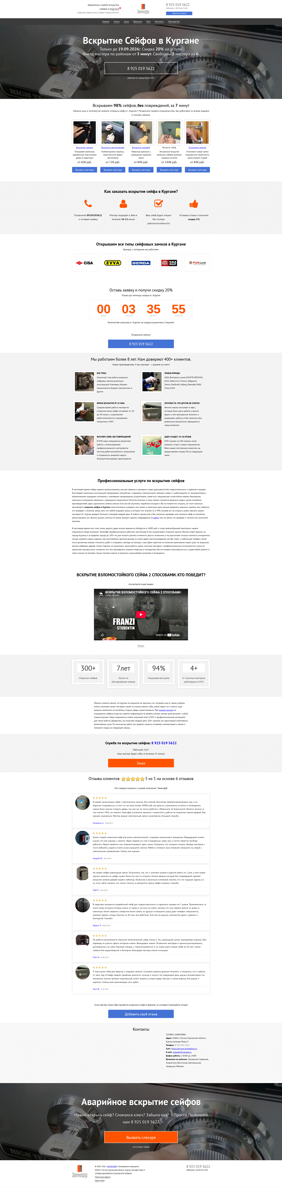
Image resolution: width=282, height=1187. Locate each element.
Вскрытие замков (84, 147)
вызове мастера (166, 710)
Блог (148, 21)
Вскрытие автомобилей (112, 147)
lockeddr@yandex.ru (182, 1052)
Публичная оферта (102, 1177)
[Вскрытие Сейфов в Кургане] (143, 9)
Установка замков (197, 147)
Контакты (159, 21)
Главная (105, 21)
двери (156, 517)
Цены (126, 21)
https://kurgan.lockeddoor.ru (184, 1048)
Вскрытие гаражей (141, 147)
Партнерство (174, 21)
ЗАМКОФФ (111, 1166)
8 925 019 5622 (141, 68)
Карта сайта (99, 1180)
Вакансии (137, 21)
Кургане (114, 8)
